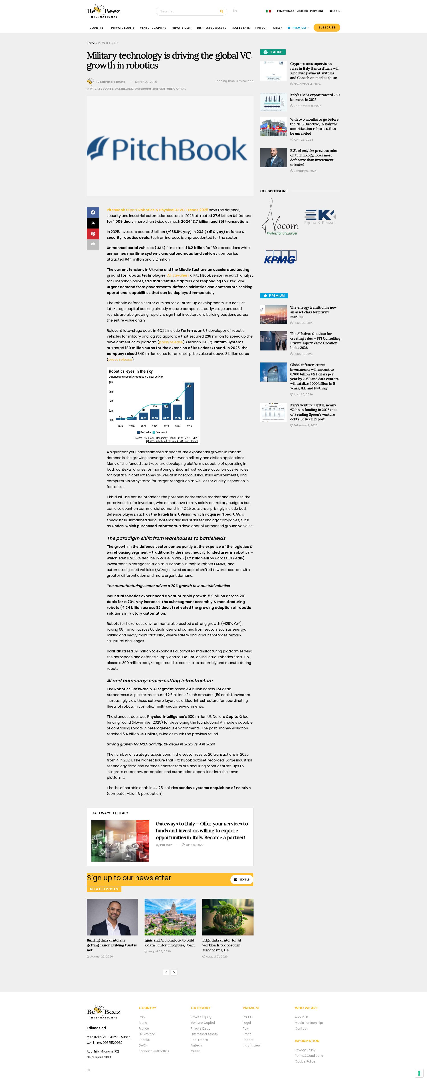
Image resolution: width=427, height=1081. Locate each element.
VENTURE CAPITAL (153, 28)
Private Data (285, 11)
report (157, 210)
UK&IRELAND (124, 89)
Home (91, 43)
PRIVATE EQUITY (123, 28)
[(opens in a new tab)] (280, 217)
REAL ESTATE (241, 28)
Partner (166, 845)
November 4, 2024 (307, 84)
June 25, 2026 (303, 323)
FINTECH (261, 28)
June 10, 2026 (303, 354)
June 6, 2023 (194, 845)
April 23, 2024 (303, 140)
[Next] (174, 972)
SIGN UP (244, 879)
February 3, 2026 (305, 425)
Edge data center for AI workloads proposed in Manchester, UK (221, 945)
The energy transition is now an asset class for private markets (313, 312)
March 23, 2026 (146, 82)
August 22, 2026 (101, 956)
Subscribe (326, 27)
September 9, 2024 (307, 106)
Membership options (310, 11)
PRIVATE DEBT (181, 28)
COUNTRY (96, 28)
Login (336, 11)
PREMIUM (299, 28)
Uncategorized (146, 89)
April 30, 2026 (303, 394)
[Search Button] (222, 11)
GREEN (277, 28)
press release (171, 342)
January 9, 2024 (305, 171)
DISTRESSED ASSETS (211, 28)
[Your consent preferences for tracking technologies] (419, 1073)
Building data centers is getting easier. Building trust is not (112, 945)
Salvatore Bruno (112, 82)
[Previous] (166, 972)
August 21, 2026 (216, 956)
